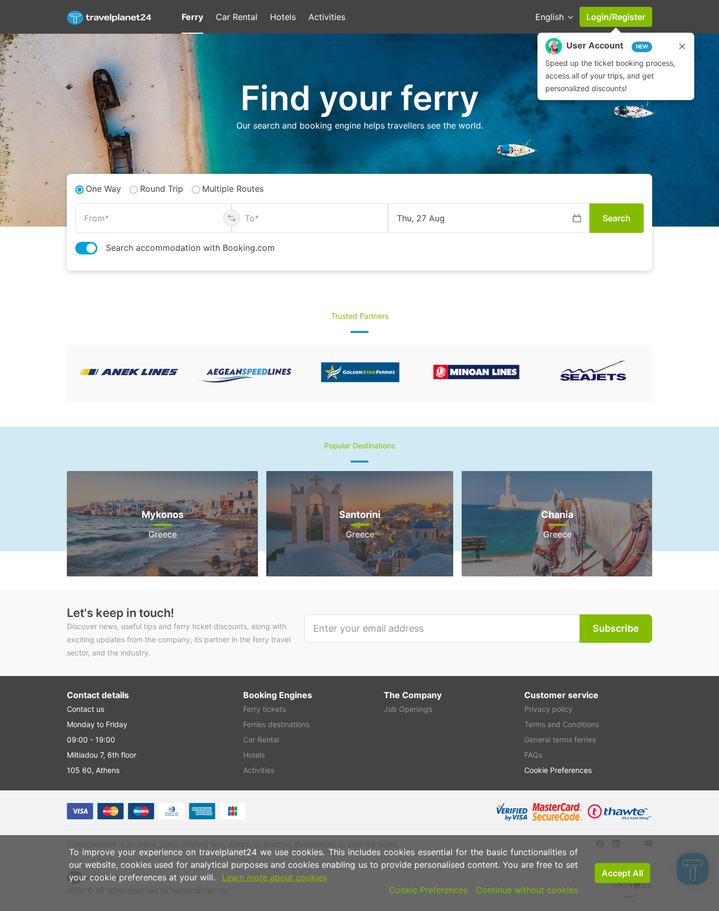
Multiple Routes (233, 188)
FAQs (533, 754)
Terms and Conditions (561, 724)
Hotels (283, 17)
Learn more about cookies (274, 877)
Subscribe (616, 628)
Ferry (192, 17)
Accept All (622, 873)
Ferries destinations (276, 724)
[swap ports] (231, 218)
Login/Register (615, 17)
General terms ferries (560, 739)
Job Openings (408, 708)
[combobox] (153, 218)
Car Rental (236, 17)
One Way (103, 188)
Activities (326, 17)
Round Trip (161, 188)
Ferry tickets (264, 708)
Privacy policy (548, 708)
